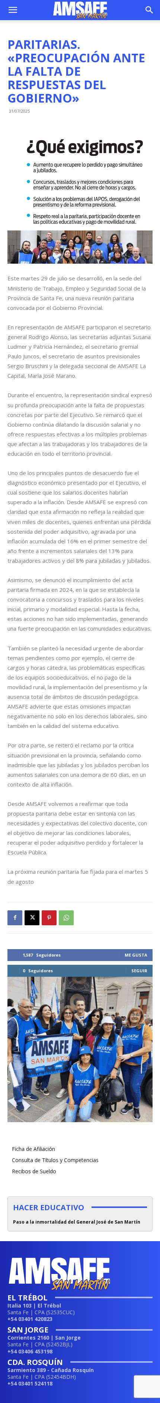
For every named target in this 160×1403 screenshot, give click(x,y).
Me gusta (136, 955)
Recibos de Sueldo (34, 1171)
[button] (13, 10)
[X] (32, 917)
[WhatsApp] (66, 917)
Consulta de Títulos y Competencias (55, 1160)
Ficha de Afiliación (33, 1148)
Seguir (139, 970)
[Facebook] (14, 917)
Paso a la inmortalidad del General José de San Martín (76, 1222)
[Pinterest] (49, 917)
